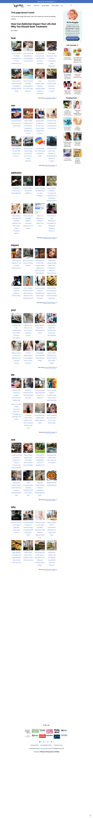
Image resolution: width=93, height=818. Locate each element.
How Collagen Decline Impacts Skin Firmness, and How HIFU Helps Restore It (28, 293)
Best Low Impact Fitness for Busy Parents (28, 263)
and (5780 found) (50, 499)
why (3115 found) (50, 569)
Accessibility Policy (46, 745)
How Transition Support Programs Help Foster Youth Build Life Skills (51, 395)
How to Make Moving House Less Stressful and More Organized (39, 58)
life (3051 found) (50, 432)
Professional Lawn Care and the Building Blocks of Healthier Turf (39, 460)
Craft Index (55, 5)
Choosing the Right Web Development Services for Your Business (51, 330)
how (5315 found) (49, 98)
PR (62, 5)
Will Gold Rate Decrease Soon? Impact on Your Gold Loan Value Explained (52, 293)
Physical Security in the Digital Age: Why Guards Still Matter (16, 527)
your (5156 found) (49, 367)
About (29, 5)
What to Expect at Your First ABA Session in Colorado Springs (16, 358)
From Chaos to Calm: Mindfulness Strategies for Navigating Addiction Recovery (51, 223)
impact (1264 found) (49, 302)
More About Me (72, 38)
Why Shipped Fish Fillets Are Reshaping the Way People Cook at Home (16, 557)
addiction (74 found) (49, 237)
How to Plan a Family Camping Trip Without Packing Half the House (16, 86)
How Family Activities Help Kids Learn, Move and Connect (51, 86)
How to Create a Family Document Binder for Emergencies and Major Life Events (16, 411)
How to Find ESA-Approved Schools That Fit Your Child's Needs (52, 358)
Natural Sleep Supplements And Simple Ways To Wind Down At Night (28, 460)
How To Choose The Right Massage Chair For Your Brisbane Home (16, 58)
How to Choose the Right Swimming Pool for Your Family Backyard (28, 86)
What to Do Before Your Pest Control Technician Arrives (28, 330)
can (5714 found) (50, 165)
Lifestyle (36, 5)
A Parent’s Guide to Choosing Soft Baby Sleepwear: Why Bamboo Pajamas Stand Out (40, 530)
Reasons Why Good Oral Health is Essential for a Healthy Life (16, 395)
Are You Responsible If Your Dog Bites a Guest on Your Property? (28, 358)
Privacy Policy (34, 745)
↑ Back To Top (58, 745)
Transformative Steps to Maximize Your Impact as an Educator (40, 293)
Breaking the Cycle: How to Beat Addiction (16, 190)
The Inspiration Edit (46, 748)
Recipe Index (45, 5)
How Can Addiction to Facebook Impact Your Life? (40, 221)
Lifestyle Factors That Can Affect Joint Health (16, 123)
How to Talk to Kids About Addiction (28, 190)
